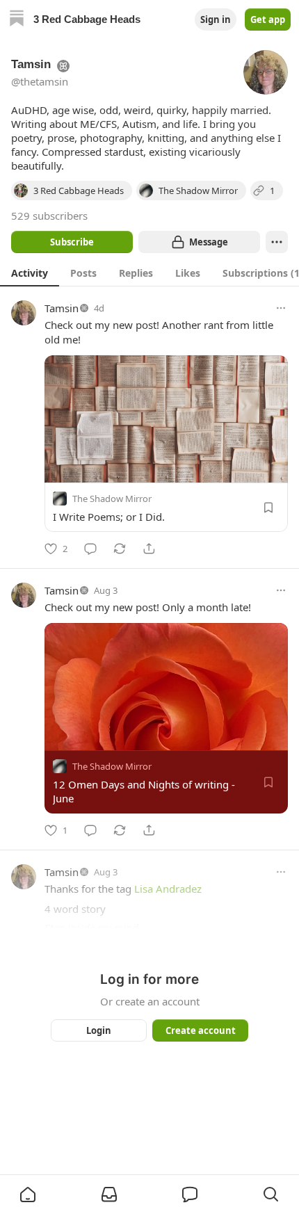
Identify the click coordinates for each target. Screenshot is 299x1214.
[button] (28, 1194)
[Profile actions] (277, 242)
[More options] (281, 308)
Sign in (215, 19)
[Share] (149, 548)
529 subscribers (49, 215)
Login (98, 1030)
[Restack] (119, 548)
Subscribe (72, 242)
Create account (200, 1030)
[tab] (29, 272)
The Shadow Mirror (112, 498)
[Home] (16, 20)
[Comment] (90, 548)
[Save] (268, 507)
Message (208, 242)
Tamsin (62, 308)
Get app (267, 19)
